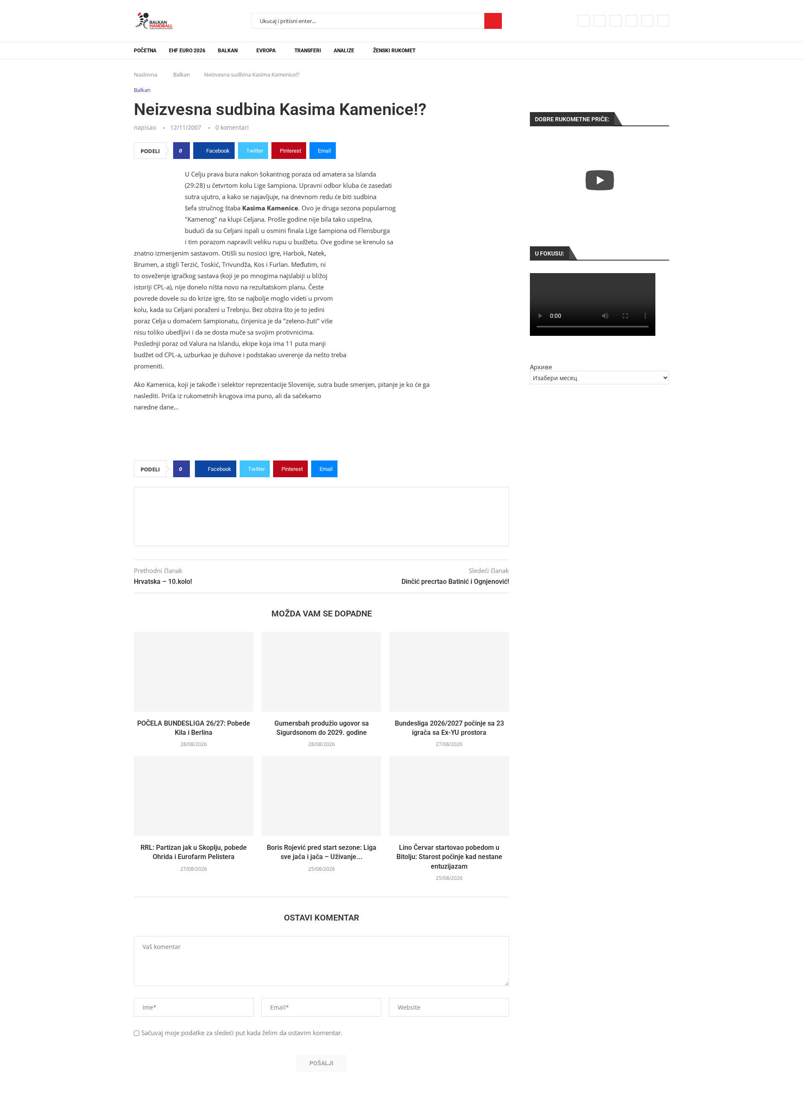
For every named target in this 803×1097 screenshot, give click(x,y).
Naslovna (145, 74)
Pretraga (493, 21)
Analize (344, 51)
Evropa (266, 51)
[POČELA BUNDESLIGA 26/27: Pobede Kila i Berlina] (193, 671)
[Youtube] (631, 21)
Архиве (541, 367)
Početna (145, 51)
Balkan (228, 51)
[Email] (647, 21)
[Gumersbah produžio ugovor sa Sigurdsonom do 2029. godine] (321, 671)
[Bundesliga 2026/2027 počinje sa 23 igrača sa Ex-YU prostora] (449, 671)
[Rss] (663, 21)
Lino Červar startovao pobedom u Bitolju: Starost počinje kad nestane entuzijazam (449, 857)
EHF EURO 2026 (187, 51)
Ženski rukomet (394, 51)
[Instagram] (615, 21)
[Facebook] (584, 21)
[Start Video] (599, 180)
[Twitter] (600, 21)
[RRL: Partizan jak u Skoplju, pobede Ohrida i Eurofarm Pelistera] (193, 796)
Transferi (307, 51)
